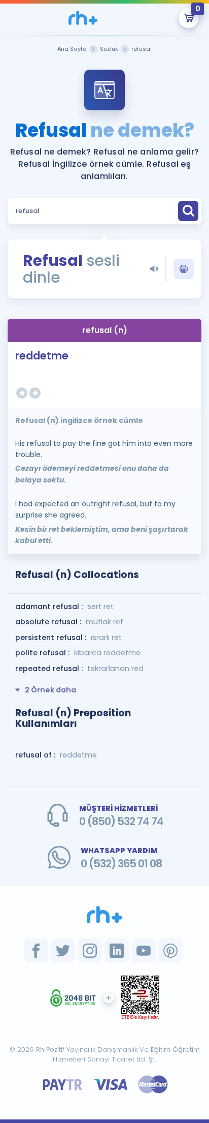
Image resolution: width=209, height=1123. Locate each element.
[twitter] (63, 950)
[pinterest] (170, 950)
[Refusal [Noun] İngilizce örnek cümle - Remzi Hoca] (83, 17)
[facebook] (36, 950)
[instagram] (90, 950)
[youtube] (143, 950)
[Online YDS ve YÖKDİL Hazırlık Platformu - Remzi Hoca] (104, 914)
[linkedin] (116, 950)
